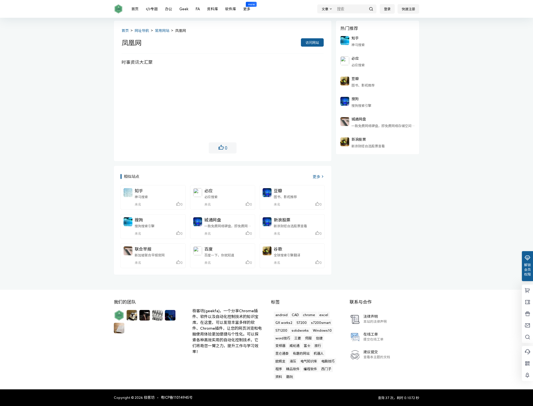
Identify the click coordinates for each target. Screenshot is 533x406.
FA (198, 9)
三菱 (297, 338)
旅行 (318, 345)
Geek (183, 9)
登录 (387, 9)
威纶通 (295, 345)
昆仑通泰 (282, 353)
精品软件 (293, 368)
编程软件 (310, 368)
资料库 (212, 9)
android (281, 314)
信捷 (319, 338)
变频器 (280, 345)
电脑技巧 (328, 361)
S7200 (301, 322)
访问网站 (312, 42)
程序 (278, 368)
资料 (278, 376)
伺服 (308, 338)
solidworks (300, 330)
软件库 (230, 9)
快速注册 (408, 9)
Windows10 (322, 330)
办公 (168, 9)
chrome (309, 314)
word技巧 (282, 338)
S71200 (281, 330)
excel (323, 314)
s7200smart (321, 322)
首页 (135, 9)
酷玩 (289, 376)
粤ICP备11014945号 (177, 397)
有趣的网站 (301, 353)
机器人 (319, 353)
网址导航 (142, 30)
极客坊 (149, 397)
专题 (154, 9)
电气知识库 (308, 361)
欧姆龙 (280, 361)
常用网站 (162, 30)
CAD (295, 314)
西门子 (326, 368)
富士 (307, 345)
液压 (293, 361)
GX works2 (283, 322)
